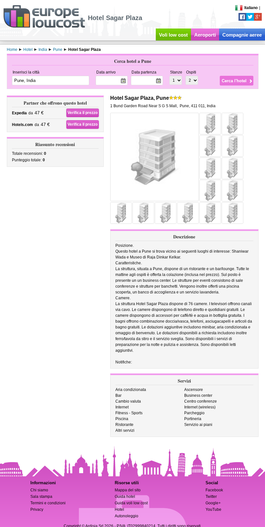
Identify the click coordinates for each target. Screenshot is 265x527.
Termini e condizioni (48, 503)
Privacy (36, 509)
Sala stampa (41, 496)
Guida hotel (125, 496)
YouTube (213, 509)
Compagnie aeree (242, 35)
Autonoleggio (126, 516)
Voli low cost (173, 35)
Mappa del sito (128, 490)
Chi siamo (39, 490)
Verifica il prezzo (83, 112)
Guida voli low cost (131, 503)
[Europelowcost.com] (44, 26)
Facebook (214, 490)
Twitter (211, 496)
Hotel (119, 509)
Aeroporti (205, 35)
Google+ (213, 503)
